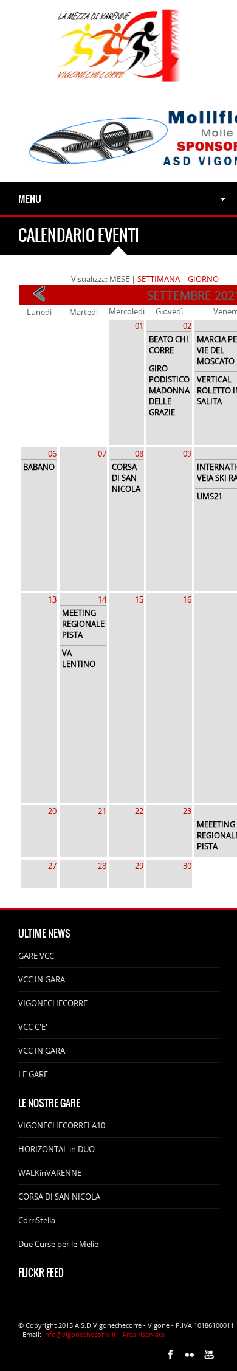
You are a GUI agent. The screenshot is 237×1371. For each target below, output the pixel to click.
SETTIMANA (158, 279)
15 (139, 599)
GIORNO (203, 279)
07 (102, 453)
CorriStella (36, 1220)
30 (187, 865)
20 (52, 811)
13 (52, 599)
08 (139, 453)
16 (187, 599)
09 (187, 453)
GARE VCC (36, 955)
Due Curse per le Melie (58, 1243)
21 (102, 811)
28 (102, 865)
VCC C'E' (32, 1026)
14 (102, 599)
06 (52, 453)
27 (52, 865)
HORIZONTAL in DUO (56, 1149)
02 (187, 325)
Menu (29, 199)
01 (139, 325)
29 (139, 865)
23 (187, 811)
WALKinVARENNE (49, 1172)
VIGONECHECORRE (53, 1003)
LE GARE (33, 1074)
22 (139, 811)
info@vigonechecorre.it (79, 1334)
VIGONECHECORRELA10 (61, 1125)
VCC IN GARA (41, 979)
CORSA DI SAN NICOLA (59, 1196)
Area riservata (143, 1334)
